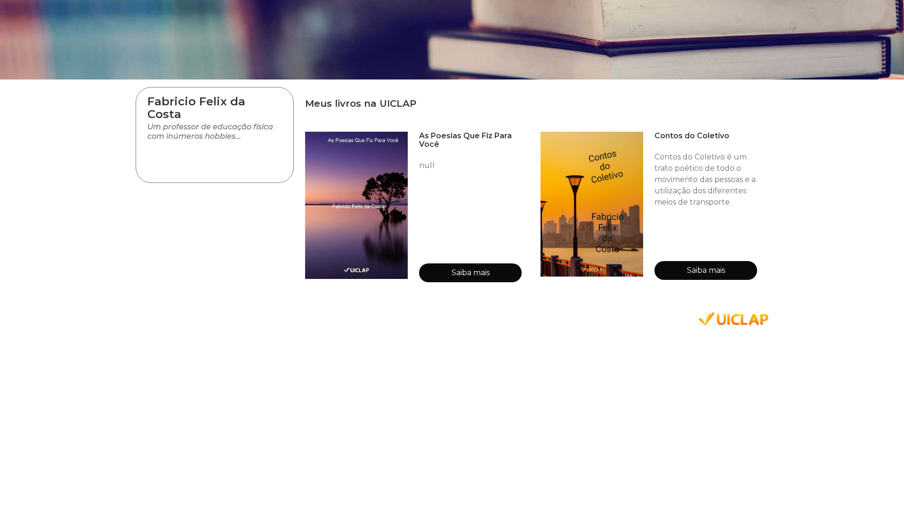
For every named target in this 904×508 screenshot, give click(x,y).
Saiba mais (471, 272)
